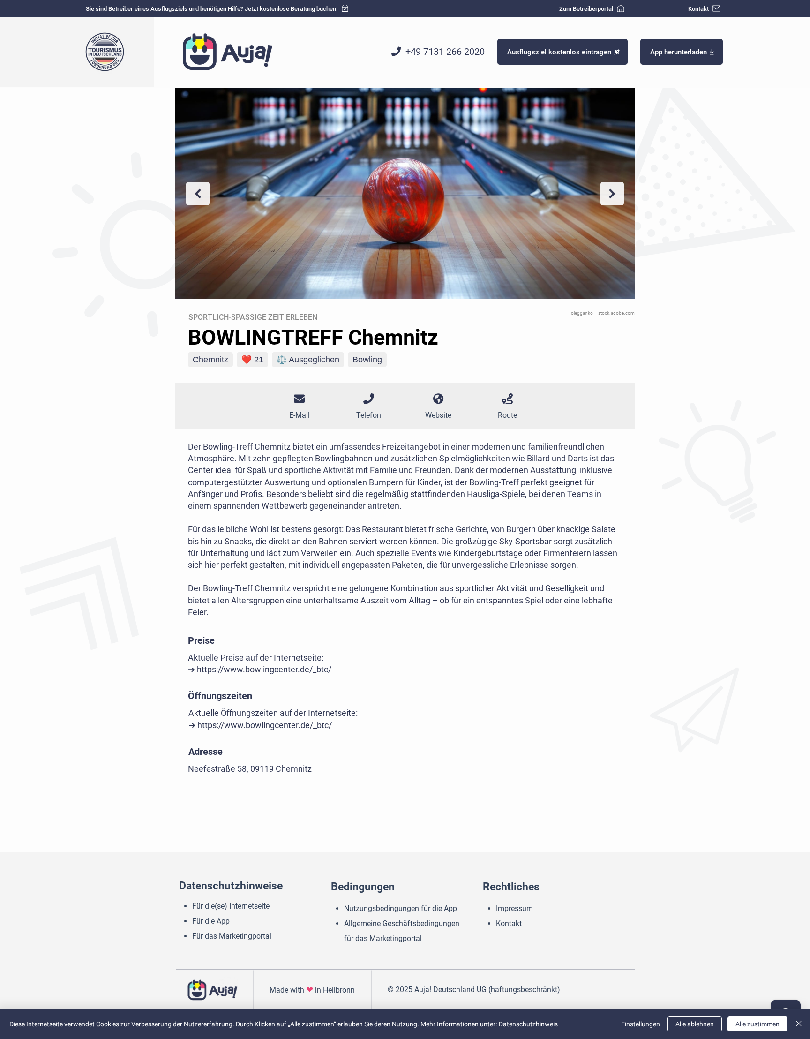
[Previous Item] (198, 193)
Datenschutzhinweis (528, 1024)
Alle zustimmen (757, 1024)
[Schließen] (798, 1023)
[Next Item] (612, 193)
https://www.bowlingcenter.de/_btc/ (264, 669)
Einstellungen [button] (640, 1024)
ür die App (214, 921)
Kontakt (509, 923)
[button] (681, 52)
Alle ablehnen (694, 1024)
